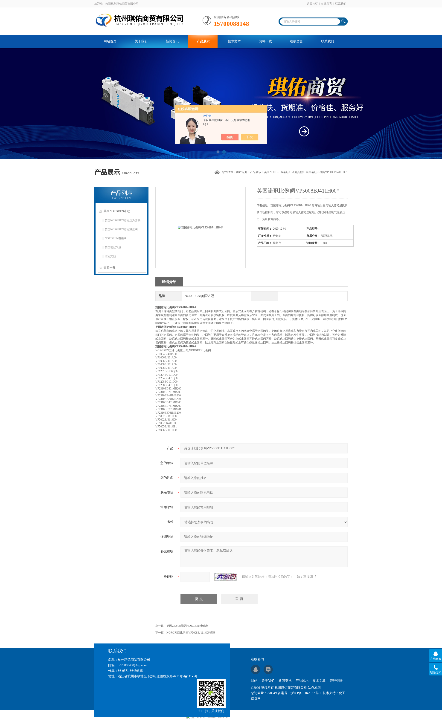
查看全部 (110, 267)
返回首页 (312, 3)
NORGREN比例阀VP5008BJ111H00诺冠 (190, 632)
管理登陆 (336, 680)
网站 (254, 680)
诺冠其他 (297, 172)
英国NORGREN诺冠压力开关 (122, 220)
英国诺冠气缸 (113, 247)
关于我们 (141, 41)
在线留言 (326, 3)
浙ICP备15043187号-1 (306, 693)
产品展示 (203, 41)
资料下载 (265, 41)
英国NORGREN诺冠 (276, 172)
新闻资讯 (172, 41)
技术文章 (234, 41)
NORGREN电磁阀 (116, 238)
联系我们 (340, 3)
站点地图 (314, 687)
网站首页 (110, 41)
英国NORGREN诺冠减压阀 (121, 229)
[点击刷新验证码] (225, 577)
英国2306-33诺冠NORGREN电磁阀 (187, 625)
